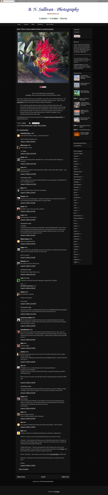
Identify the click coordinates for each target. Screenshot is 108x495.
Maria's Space (25, 239)
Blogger (57, 491)
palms (75, 241)
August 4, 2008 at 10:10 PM (28, 153)
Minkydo (23, 261)
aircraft (75, 195)
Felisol (23, 396)
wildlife (75, 262)
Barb (22, 188)
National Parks (77, 176)
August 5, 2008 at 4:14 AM (28, 211)
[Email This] (33, 123)
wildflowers (76, 259)
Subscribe (76, 32)
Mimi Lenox (24, 145)
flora (22, 125)
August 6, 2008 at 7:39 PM (28, 427)
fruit (75, 220)
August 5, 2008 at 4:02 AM (28, 203)
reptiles (76, 249)
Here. (24, 151)
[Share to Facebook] (37, 123)
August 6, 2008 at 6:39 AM (28, 361)
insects (75, 231)
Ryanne (23, 196)
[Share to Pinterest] (39, 123)
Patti (22, 412)
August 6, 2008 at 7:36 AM (28, 382)
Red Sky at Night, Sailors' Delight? (84, 133)
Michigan (76, 174)
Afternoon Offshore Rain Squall (84, 99)
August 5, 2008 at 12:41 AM (28, 184)
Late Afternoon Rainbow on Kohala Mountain (85, 77)
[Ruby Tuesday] (43, 87)
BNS (22, 430)
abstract (76, 189)
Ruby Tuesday (42, 125)
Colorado (76, 164)
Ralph (22, 247)
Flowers (26, 24)
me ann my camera (26, 317)
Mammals (40, 24)
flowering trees (29, 125)
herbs (75, 228)
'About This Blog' (78, 153)
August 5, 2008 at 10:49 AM (28, 303)
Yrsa (22, 167)
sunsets (76, 254)
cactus (75, 202)
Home (19, 24)
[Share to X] (36, 123)
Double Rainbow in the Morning (85, 84)
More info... (83, 52)
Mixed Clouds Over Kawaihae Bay (85, 118)
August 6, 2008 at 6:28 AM (28, 348)
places (75, 244)
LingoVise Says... (26, 133)
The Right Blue (54, 454)
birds (75, 200)
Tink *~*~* (23, 278)
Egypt (75, 166)
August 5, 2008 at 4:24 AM (28, 219)
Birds (33, 24)
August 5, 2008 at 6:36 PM (28, 326)
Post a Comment (23, 469)
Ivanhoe (23, 351)
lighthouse (76, 236)
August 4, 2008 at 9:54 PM (28, 141)
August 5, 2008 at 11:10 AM (28, 314)
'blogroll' (76, 156)
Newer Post (21, 477)
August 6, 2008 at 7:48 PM (28, 465)
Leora (22, 215)
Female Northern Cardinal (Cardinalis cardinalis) (85, 104)
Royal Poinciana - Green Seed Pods (84, 91)
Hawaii (35, 125)
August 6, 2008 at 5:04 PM (28, 418)
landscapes (77, 233)
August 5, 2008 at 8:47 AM (28, 274)
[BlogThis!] (34, 123)
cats (75, 205)
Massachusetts (77, 171)
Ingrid (22, 206)
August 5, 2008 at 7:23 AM (28, 266)
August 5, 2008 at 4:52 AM (28, 235)
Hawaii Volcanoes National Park (54, 117)
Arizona (76, 158)
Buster (75, 161)
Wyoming (76, 187)
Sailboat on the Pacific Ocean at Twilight (84, 112)
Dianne (23, 292)
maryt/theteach (25, 329)
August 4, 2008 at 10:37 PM (28, 163)
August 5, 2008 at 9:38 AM (28, 288)
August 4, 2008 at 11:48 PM (28, 174)
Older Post (65, 477)
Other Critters (50, 24)
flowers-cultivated (78, 218)
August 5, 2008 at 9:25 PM (28, 339)
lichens (62, 449)
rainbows (76, 246)
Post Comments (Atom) (46, 481)
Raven (22, 157)
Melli (22, 343)
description (20, 102)
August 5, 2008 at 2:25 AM (28, 192)
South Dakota (77, 184)
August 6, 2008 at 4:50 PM (28, 408)
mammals (76, 239)
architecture (77, 197)
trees (75, 257)
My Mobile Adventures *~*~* (28, 285)
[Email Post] (29, 123)
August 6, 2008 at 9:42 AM (28, 393)
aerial (75, 192)
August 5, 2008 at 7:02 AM (28, 257)
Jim (22, 365)
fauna (75, 210)
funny (75, 223)
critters (75, 207)
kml (22, 422)
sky (75, 251)
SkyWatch (76, 182)
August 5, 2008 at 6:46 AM (28, 243)
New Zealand (77, 179)
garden (75, 226)
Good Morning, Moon (85, 129)
